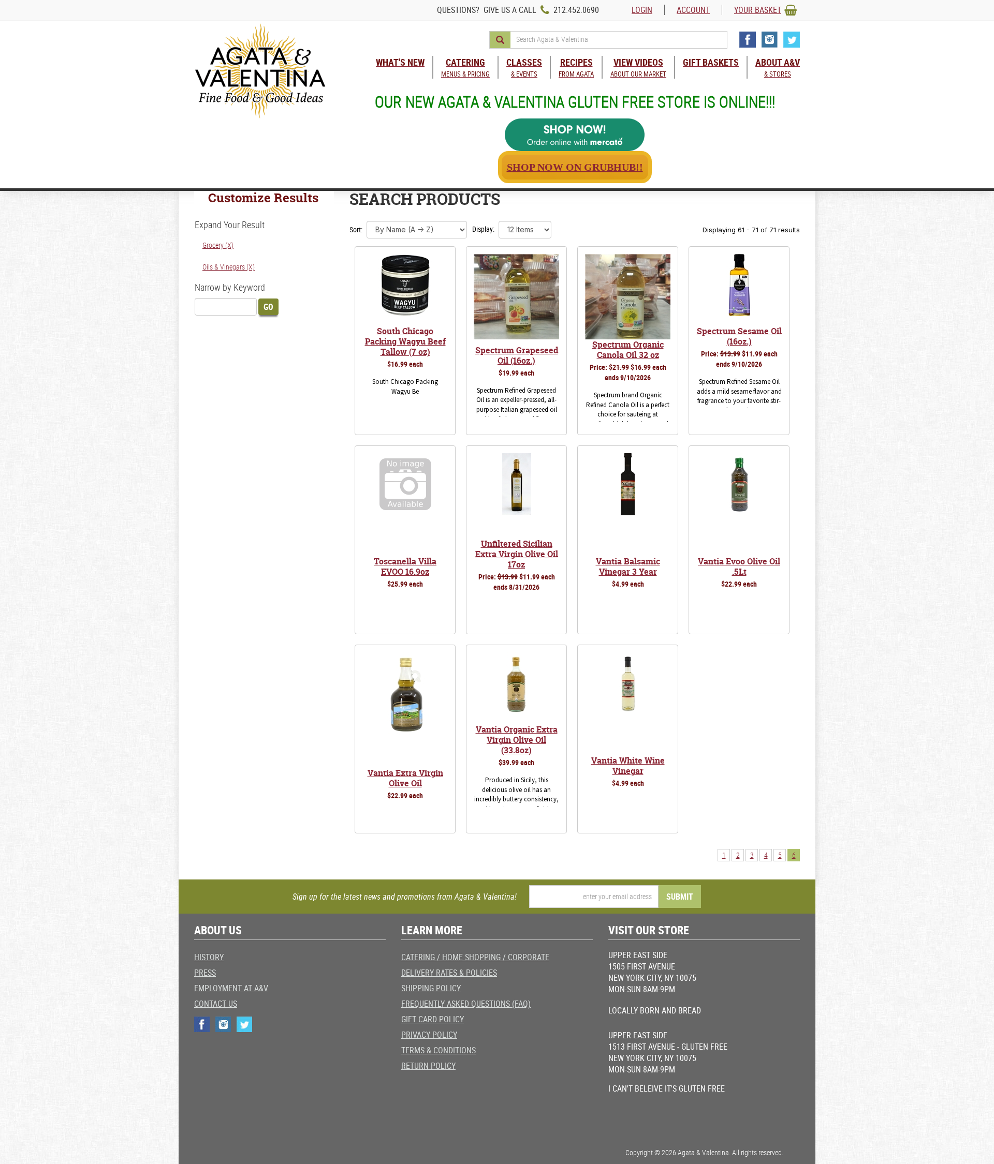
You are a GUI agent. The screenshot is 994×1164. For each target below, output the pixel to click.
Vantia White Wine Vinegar (628, 766)
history (209, 957)
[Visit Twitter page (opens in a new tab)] (791, 40)
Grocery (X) (217, 245)
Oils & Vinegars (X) (228, 267)
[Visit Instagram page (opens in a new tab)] (770, 40)
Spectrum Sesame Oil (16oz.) (739, 336)
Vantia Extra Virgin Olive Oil (405, 778)
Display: (483, 229)
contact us (215, 1003)
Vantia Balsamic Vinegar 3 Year (628, 566)
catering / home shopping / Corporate (475, 957)
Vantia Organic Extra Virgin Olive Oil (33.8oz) (517, 740)
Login (642, 10)
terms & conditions (438, 1050)
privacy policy (429, 1034)
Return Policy (428, 1065)
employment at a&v (231, 988)
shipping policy (431, 988)
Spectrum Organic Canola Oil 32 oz (628, 350)
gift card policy (432, 1019)
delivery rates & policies (449, 972)
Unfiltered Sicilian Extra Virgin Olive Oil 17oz (516, 554)
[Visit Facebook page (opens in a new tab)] (747, 40)
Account (693, 10)
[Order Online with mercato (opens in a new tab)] (574, 134)
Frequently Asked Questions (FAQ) (466, 1003)
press (205, 972)
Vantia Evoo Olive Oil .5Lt (739, 566)
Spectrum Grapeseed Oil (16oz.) (516, 355)
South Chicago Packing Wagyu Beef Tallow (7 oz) (405, 341)
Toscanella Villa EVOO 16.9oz (405, 566)
